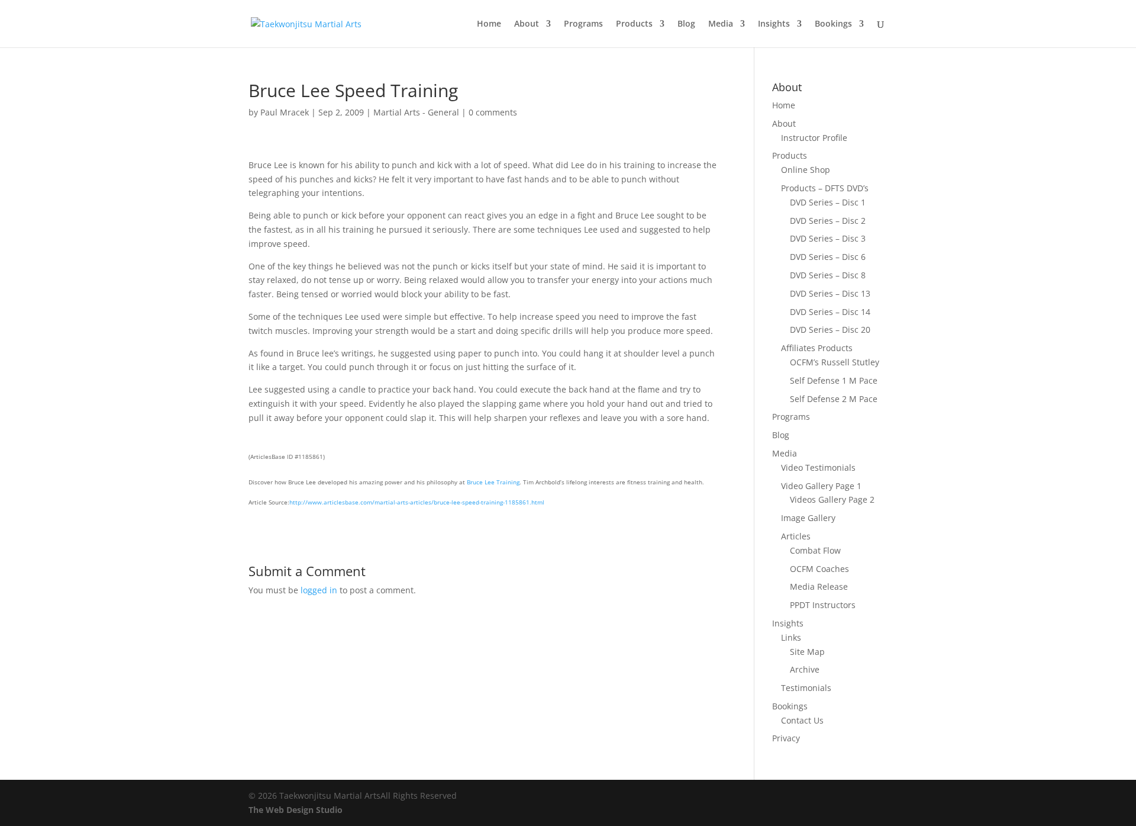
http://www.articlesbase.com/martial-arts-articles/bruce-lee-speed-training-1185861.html (416, 502)
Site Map (807, 651)
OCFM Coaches (819, 568)
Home (489, 24)
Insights (774, 24)
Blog (686, 24)
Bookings (833, 24)
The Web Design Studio (295, 809)
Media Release (819, 586)
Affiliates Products (817, 347)
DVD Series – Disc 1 (828, 202)
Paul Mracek (284, 112)
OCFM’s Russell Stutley (834, 362)
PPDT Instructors (823, 604)
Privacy (786, 738)
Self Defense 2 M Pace (833, 398)
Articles (796, 536)
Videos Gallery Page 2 (832, 499)
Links (791, 637)
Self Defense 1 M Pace (833, 380)
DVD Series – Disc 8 (828, 275)
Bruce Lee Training (493, 482)
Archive (804, 669)
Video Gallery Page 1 (821, 485)
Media (720, 24)
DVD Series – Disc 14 (830, 311)
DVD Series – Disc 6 (828, 256)
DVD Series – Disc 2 (828, 220)
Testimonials (806, 687)
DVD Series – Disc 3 (828, 238)
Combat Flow (815, 550)
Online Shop (805, 169)
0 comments (493, 112)
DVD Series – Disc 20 (830, 329)
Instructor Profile (814, 137)
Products (634, 24)
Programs (583, 24)
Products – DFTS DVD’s (825, 188)
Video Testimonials (818, 467)
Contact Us (802, 720)
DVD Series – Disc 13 (830, 293)
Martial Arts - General (416, 112)
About (526, 24)
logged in (319, 590)
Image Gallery (808, 517)
